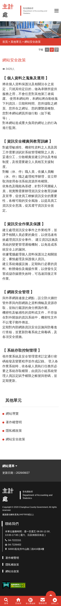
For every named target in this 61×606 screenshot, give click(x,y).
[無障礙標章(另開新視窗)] (18, 585)
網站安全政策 (32, 41)
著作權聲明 (14, 422)
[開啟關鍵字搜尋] (6, 601)
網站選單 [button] (8, 466)
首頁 (5, 41)
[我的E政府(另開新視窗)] (6, 585)
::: (3, 400)
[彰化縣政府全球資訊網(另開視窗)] (30, 601)
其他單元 (16, 41)
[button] (56, 11)
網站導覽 (12, 413)
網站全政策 (12, 571)
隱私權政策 (14, 430)
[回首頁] (18, 601)
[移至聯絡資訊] (43, 601)
